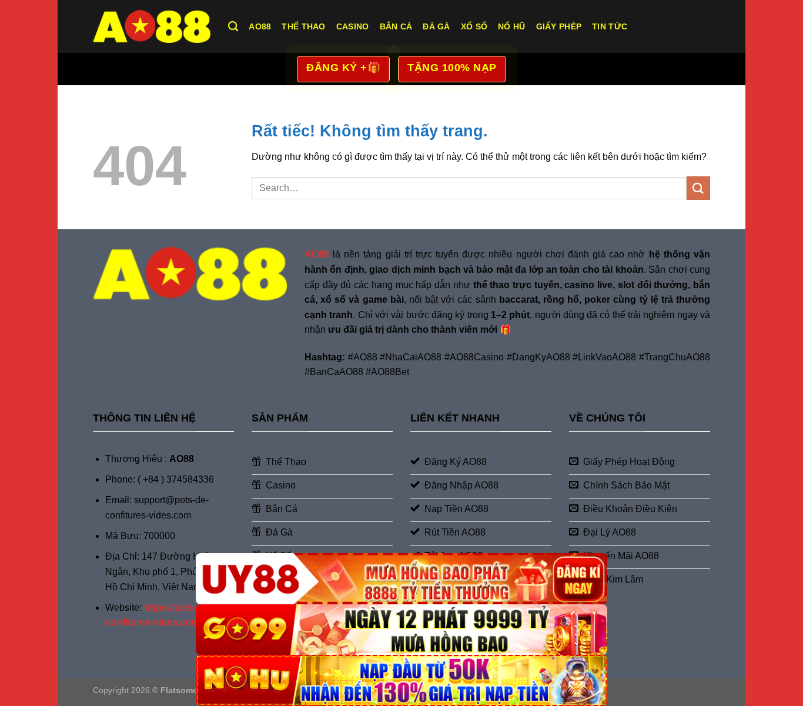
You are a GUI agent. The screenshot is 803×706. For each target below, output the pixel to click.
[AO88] (151, 26)
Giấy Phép (559, 26)
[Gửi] (698, 187)
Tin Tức (609, 26)
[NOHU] (401, 680)
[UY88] (401, 578)
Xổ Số (474, 26)
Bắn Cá (396, 26)
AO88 (260, 26)
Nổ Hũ (511, 26)
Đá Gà (436, 26)
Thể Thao (303, 26)
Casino (352, 26)
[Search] (233, 27)
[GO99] (401, 629)
